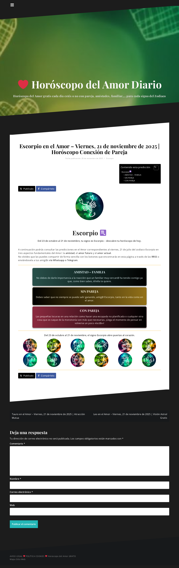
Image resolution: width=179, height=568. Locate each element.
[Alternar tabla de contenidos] (155, 167)
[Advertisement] (89, 50)
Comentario (17, 443)
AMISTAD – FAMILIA (133, 175)
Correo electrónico (21, 492)
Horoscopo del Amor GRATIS (62, 556)
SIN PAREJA (129, 178)
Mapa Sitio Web (17, 559)
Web (12, 505)
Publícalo (28, 188)
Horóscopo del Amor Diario (95, 84)
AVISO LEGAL (16, 556)
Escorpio (110, 158)
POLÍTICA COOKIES (35, 556)
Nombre (15, 478)
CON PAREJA (130, 181)
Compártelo (47, 188)
